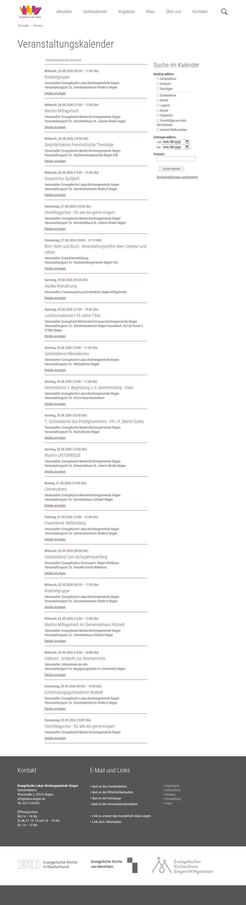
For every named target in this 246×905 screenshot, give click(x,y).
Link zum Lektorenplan (106, 822)
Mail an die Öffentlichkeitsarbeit (112, 792)
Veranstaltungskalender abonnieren (63, 60)
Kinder (163, 100)
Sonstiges (166, 89)
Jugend (164, 105)
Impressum (172, 786)
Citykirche (166, 115)
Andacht (165, 84)
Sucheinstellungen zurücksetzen (177, 177)
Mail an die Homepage (106, 798)
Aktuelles (64, 11)
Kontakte (200, 11)
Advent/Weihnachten (173, 130)
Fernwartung (173, 799)
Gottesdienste (95, 11)
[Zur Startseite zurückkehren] (30, 5)
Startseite (23, 25)
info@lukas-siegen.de (31, 799)
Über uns (173, 11)
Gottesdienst (167, 79)
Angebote (126, 11)
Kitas (150, 11)
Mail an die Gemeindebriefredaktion (115, 804)
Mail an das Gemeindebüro (109, 786)
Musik (163, 110)
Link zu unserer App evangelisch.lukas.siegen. (121, 816)
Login (168, 803)
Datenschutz (173, 790)
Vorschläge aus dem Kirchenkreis (171, 123)
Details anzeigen (55, 93)
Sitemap (170, 794)
